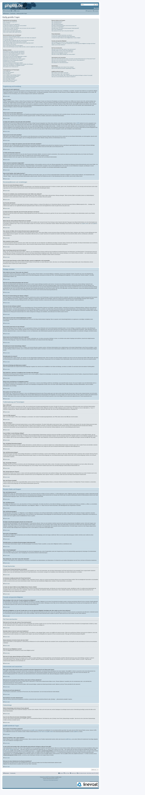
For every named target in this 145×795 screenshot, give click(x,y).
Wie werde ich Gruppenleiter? (58, 26)
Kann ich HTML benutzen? (8, 72)
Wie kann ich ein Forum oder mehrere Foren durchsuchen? (64, 49)
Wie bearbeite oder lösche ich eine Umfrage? (12, 57)
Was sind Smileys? (7, 73)
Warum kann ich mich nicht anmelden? (11, 26)
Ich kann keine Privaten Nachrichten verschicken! (62, 35)
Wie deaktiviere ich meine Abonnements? (60, 62)
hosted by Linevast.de (94, 781)
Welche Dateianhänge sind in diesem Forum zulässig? (63, 67)
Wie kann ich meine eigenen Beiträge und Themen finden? (63, 54)
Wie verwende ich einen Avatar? (9, 44)
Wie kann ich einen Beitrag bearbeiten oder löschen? (14, 52)
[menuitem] (12, 11)
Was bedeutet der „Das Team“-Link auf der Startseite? (63, 30)
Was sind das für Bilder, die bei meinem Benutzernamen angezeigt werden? (18, 42)
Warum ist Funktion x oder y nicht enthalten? (61, 74)
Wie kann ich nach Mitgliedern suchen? (59, 53)
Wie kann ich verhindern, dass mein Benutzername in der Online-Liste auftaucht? (19, 37)
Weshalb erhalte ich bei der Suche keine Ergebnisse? (62, 50)
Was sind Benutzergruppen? (57, 24)
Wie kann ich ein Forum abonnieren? (59, 61)
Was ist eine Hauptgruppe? (57, 29)
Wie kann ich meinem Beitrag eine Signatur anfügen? (14, 53)
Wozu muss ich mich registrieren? (10, 21)
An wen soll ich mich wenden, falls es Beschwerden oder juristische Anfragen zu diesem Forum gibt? (72, 75)
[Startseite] (15, 6)
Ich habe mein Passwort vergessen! (10, 29)
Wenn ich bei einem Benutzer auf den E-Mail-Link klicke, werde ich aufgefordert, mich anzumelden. (23, 46)
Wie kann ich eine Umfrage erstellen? (10, 55)
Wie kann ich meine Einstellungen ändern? (11, 36)
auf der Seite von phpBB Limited (45, 731)
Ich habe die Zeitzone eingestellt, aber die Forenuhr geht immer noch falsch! (18, 40)
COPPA (78, 123)
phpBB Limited (85, 223)
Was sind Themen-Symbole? (9, 81)
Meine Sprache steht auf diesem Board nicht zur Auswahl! (15, 41)
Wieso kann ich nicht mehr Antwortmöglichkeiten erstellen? (15, 56)
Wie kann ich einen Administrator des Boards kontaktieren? (64, 76)
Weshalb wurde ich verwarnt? (9, 61)
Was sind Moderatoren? (56, 23)
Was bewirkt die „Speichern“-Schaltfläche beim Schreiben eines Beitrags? (18, 64)
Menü (95, 8)
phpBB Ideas (68, 739)
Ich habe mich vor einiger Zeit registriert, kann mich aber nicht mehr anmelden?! (19, 28)
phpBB (46, 777)
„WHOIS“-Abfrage (9, 749)
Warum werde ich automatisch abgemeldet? (12, 30)
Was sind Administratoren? (57, 21)
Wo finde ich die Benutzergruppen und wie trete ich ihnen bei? (64, 25)
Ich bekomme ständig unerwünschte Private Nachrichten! (63, 36)
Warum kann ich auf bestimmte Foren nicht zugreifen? (14, 58)
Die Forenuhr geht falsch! (8, 39)
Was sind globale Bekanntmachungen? (11, 76)
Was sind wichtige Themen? (9, 78)
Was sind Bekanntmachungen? (9, 77)
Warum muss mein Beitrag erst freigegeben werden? (14, 65)
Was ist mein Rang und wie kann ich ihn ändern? (13, 45)
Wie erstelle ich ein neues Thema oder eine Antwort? (13, 51)
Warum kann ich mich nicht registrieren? (11, 24)
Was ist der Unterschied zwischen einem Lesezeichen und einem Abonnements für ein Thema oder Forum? (73, 58)
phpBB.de (95, 223)
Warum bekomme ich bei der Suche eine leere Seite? (62, 51)
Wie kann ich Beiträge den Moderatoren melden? (13, 62)
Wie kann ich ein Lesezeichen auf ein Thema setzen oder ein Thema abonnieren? (68, 60)
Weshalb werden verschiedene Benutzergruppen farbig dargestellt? (65, 28)
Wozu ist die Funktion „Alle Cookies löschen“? (12, 32)
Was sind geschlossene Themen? (10, 80)
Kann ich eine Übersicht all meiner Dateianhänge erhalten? (63, 68)
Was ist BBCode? (6, 71)
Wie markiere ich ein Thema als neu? (10, 66)
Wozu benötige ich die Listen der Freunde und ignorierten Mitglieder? (65, 42)
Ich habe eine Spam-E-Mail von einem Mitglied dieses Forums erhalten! (66, 37)
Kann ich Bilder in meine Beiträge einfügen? (12, 75)
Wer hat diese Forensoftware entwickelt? (60, 72)
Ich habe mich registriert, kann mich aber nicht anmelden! (14, 25)
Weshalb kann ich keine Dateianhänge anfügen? (13, 60)
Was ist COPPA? (6, 23)
